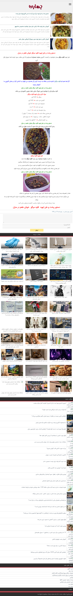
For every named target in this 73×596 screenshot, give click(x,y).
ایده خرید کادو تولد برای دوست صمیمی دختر (36, 361)
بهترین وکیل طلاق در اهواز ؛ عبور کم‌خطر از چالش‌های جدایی (12, 298)
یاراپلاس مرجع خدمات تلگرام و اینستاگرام (62, 575)
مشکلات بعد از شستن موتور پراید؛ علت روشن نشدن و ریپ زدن (12, 394)
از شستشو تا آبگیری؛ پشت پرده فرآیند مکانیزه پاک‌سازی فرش (12, 266)
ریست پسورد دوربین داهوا (66, 580)
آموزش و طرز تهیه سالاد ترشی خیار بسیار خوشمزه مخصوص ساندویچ (32, 26)
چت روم (71, 571)
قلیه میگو (61, 57)
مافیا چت (70, 584)
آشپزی (42, 57)
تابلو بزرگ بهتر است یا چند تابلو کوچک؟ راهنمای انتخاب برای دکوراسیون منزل (12, 346)
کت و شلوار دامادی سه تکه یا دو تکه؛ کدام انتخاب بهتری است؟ (36, 330)
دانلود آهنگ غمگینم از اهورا (60, 297)
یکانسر (71, 578)
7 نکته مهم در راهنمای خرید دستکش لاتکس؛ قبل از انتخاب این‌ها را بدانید (12, 250)
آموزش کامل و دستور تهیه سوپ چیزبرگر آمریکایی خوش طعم (34, 39)
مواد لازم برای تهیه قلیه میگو (37, 94)
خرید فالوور (70, 569)
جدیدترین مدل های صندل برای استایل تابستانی (36, 346)
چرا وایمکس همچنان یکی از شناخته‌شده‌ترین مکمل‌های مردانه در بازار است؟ (12, 314)
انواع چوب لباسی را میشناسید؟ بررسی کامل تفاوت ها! (61, 346)
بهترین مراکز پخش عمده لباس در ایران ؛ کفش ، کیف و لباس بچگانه (36, 394)
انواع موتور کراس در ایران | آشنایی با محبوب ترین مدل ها (36, 314)
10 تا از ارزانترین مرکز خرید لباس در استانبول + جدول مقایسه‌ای (36, 298)
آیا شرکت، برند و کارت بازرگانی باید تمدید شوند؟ (12, 281)
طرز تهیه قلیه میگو (37, 156)
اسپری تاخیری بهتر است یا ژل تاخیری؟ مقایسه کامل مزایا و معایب (61, 250)
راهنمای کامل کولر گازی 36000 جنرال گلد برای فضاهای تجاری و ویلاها (36, 378)
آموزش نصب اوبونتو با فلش (36, 281)
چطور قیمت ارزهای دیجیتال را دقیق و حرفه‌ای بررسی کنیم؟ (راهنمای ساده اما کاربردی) (12, 330)
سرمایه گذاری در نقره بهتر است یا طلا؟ (36, 265)
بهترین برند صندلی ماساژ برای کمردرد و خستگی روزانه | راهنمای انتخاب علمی (37, 250)
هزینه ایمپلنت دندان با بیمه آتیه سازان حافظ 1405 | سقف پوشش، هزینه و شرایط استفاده (60, 266)
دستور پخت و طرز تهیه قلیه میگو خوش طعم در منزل (36, 53)
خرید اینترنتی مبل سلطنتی (66, 582)
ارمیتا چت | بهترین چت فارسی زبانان (60, 361)
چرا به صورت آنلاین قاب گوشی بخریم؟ (61, 313)
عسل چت (70, 586)
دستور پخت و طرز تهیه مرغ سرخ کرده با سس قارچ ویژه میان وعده (32, 14)
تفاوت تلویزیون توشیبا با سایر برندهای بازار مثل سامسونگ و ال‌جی (12, 378)
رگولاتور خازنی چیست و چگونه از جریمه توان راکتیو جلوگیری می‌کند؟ (60, 282)
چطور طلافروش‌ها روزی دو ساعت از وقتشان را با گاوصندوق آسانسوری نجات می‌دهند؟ (61, 330)
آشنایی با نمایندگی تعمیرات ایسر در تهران (12, 361)
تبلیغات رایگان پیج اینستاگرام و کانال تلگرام (62, 573)
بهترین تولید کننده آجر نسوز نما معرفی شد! (61, 393)
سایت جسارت (36, 57)
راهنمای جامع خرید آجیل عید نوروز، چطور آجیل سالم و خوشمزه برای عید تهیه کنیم (61, 378)
